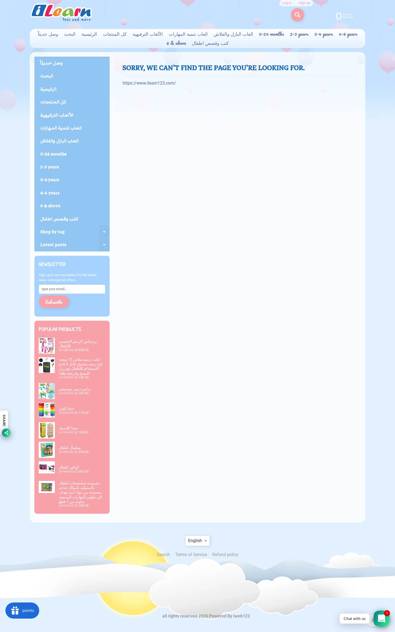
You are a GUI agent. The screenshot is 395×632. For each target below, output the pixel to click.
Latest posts (75, 246)
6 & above (176, 43)
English (195, 540)
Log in (286, 3)
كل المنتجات (115, 34)
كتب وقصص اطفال (210, 43)
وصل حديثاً (48, 34)
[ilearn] (61, 12)
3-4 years (323, 34)
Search (163, 554)
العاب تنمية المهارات (188, 34)
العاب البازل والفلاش (233, 34)
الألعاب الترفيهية (147, 34)
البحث (70, 34)
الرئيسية (89, 34)
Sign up (304, 3)
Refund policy (225, 554)
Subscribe (54, 302)
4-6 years (348, 34)
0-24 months (271, 34)
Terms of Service (191, 554)
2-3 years (299, 34)
